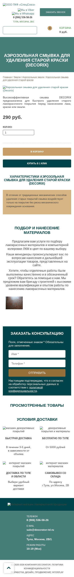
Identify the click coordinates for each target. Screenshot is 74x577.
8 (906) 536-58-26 (22, 17)
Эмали (17, 77)
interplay (57, 572)
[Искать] (33, 30)
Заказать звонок (55, 12)
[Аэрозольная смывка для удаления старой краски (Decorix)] (37, 88)
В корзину (37, 151)
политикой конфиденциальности (26, 389)
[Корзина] (60, 30)
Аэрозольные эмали (33, 77)
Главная (7, 77)
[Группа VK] (66, 551)
